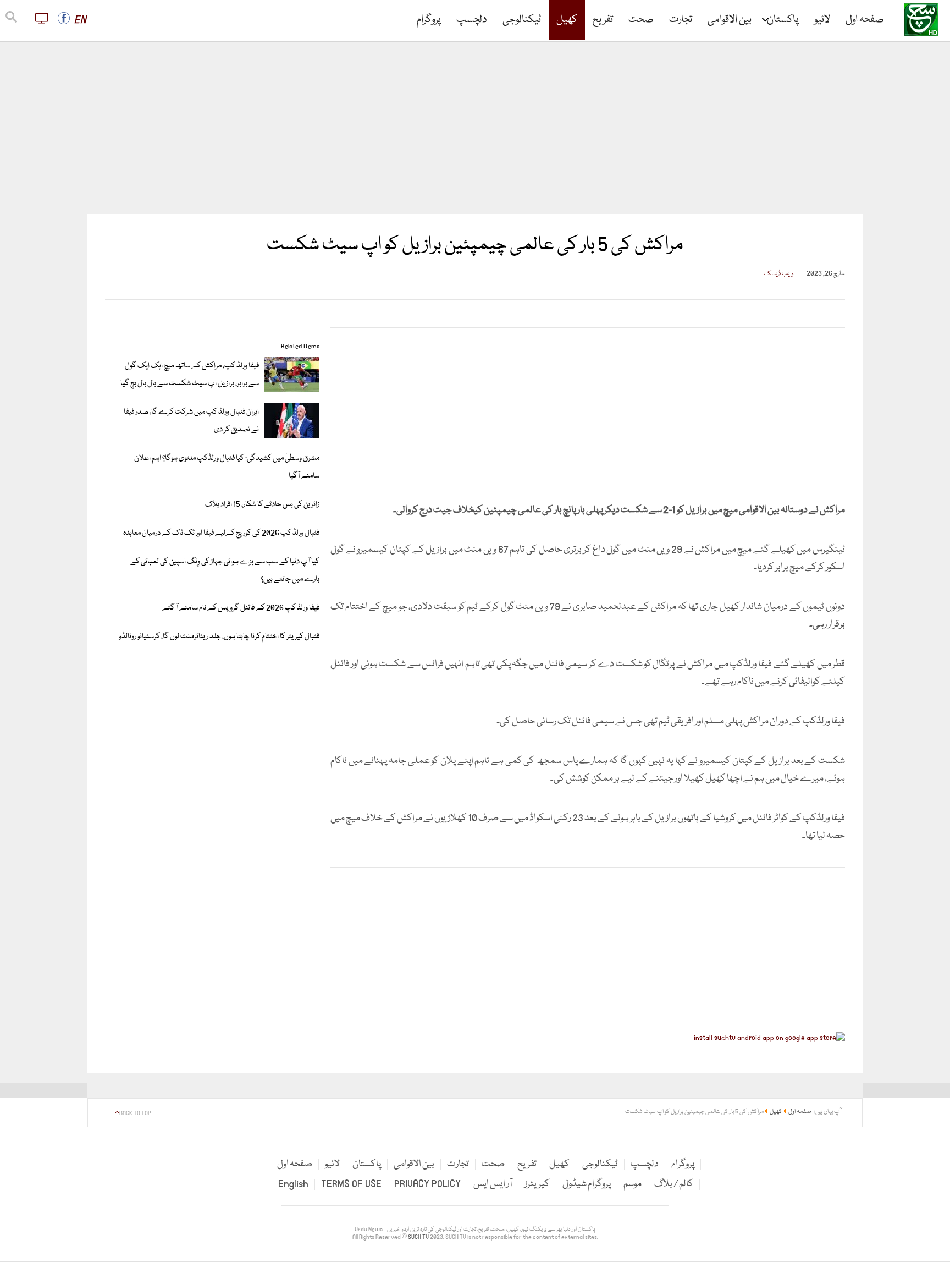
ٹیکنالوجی (521, 20)
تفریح (603, 20)
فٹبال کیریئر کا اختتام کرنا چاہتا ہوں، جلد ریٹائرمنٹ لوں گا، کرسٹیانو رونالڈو (219, 636)
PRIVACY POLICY (427, 1184)
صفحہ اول (865, 20)
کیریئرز (537, 1184)
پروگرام (429, 20)
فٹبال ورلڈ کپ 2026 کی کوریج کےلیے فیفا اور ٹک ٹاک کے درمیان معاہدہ (221, 533)
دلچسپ (471, 20)
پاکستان (783, 20)
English (293, 1184)
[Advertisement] (475, 133)
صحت (641, 20)
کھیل (566, 20)
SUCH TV (419, 1237)
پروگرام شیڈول (586, 1184)
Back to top (135, 1113)
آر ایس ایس (492, 1184)
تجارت (680, 20)
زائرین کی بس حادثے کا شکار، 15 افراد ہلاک (262, 504)
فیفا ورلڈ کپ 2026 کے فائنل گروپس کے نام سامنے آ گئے (240, 608)
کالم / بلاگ (673, 1184)
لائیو (822, 20)
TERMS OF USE (351, 1184)
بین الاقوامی (730, 20)
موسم (632, 1184)
